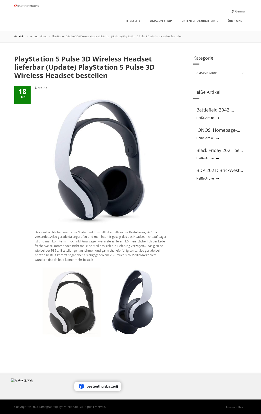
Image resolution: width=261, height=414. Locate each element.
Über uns (235, 21)
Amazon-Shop (161, 21)
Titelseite (132, 21)
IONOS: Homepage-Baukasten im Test (216, 132)
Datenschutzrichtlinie (199, 21)
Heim (22, 36)
